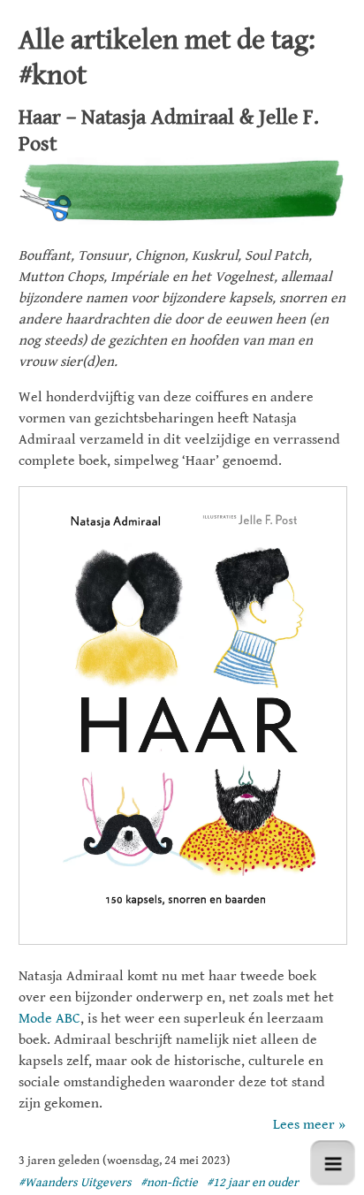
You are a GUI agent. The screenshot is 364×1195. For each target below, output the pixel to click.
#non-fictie (169, 1183)
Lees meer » (309, 1124)
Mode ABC (49, 1018)
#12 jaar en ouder (253, 1183)
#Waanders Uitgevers (75, 1183)
